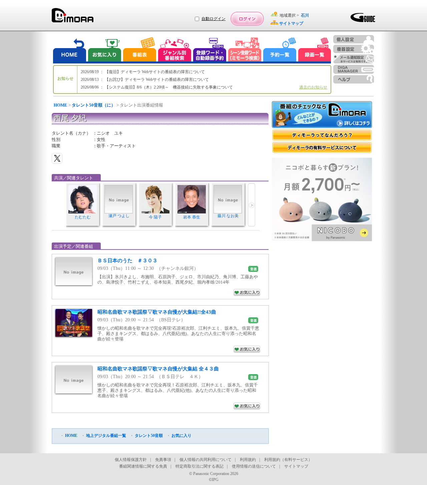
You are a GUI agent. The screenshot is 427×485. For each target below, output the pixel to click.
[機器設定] (353, 49)
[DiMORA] (72, 17)
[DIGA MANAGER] (353, 69)
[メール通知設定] (353, 58)
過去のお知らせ (313, 87)
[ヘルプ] (353, 79)
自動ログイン (213, 18)
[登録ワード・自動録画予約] (210, 50)
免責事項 (163, 459)
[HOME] (69, 50)
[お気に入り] (104, 50)
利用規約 (248, 459)
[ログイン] (247, 19)
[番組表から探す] (139, 50)
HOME (60, 105)
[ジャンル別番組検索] (174, 50)
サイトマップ (296, 466)
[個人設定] (353, 39)
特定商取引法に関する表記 (199, 466)
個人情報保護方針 (131, 459)
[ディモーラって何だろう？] (322, 135)
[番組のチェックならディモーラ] (322, 115)
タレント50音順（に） (93, 105)
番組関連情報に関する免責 (143, 466)
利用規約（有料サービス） (288, 459)
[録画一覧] (314, 50)
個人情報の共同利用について (205, 459)
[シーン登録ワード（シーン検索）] (245, 50)
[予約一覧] (280, 50)
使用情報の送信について (254, 466)
